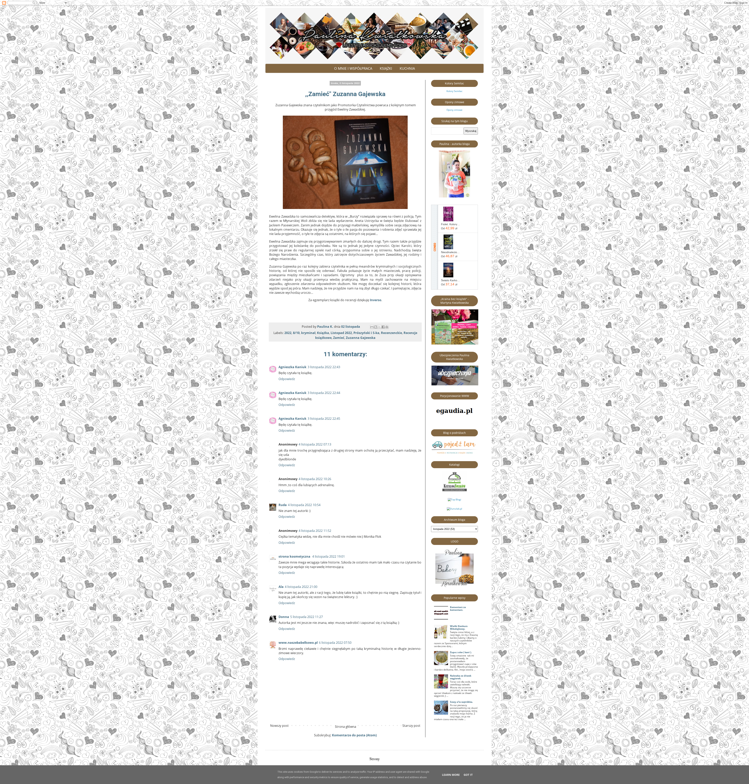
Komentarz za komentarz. (458, 608)
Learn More (451, 775)
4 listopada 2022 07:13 (315, 444)
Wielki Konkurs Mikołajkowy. (459, 627)
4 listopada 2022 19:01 (328, 556)
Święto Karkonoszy (450, 280)
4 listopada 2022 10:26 (315, 479)
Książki (386, 68)
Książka (323, 333)
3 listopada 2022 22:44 (324, 393)
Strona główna (345, 726)
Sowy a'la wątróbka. (461, 702)
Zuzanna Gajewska (360, 338)
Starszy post (411, 725)
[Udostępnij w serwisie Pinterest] (387, 327)
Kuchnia (407, 68)
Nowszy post (279, 725)
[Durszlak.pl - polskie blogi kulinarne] (454, 508)
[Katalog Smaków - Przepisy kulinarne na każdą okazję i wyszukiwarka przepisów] (454, 490)
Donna (284, 617)
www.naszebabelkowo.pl (298, 642)
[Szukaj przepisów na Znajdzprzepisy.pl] (454, 499)
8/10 (296, 333)
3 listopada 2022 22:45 (324, 418)
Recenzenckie (391, 333)
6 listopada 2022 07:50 (335, 642)
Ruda (283, 505)
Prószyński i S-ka (366, 333)
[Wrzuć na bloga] (376, 327)
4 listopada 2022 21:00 (301, 587)
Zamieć (338, 338)
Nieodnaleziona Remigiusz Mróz (450, 252)
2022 (287, 333)
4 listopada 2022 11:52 (315, 531)
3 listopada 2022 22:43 (324, 367)
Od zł (449, 228)
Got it (468, 775)
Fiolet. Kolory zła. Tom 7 (450, 224)
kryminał (308, 333)
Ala (281, 587)
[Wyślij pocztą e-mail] (372, 327)
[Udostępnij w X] (379, 327)
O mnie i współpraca (353, 68)
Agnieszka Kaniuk (292, 367)
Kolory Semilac (454, 91)
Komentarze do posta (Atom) (354, 735)
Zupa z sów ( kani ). (461, 652)
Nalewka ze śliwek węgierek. (460, 677)
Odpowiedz (287, 379)
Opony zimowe (454, 110)
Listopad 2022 (341, 333)
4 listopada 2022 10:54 (304, 505)
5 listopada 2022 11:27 (306, 617)
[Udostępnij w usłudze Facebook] (383, 327)
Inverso (375, 300)
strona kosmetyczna (295, 556)
